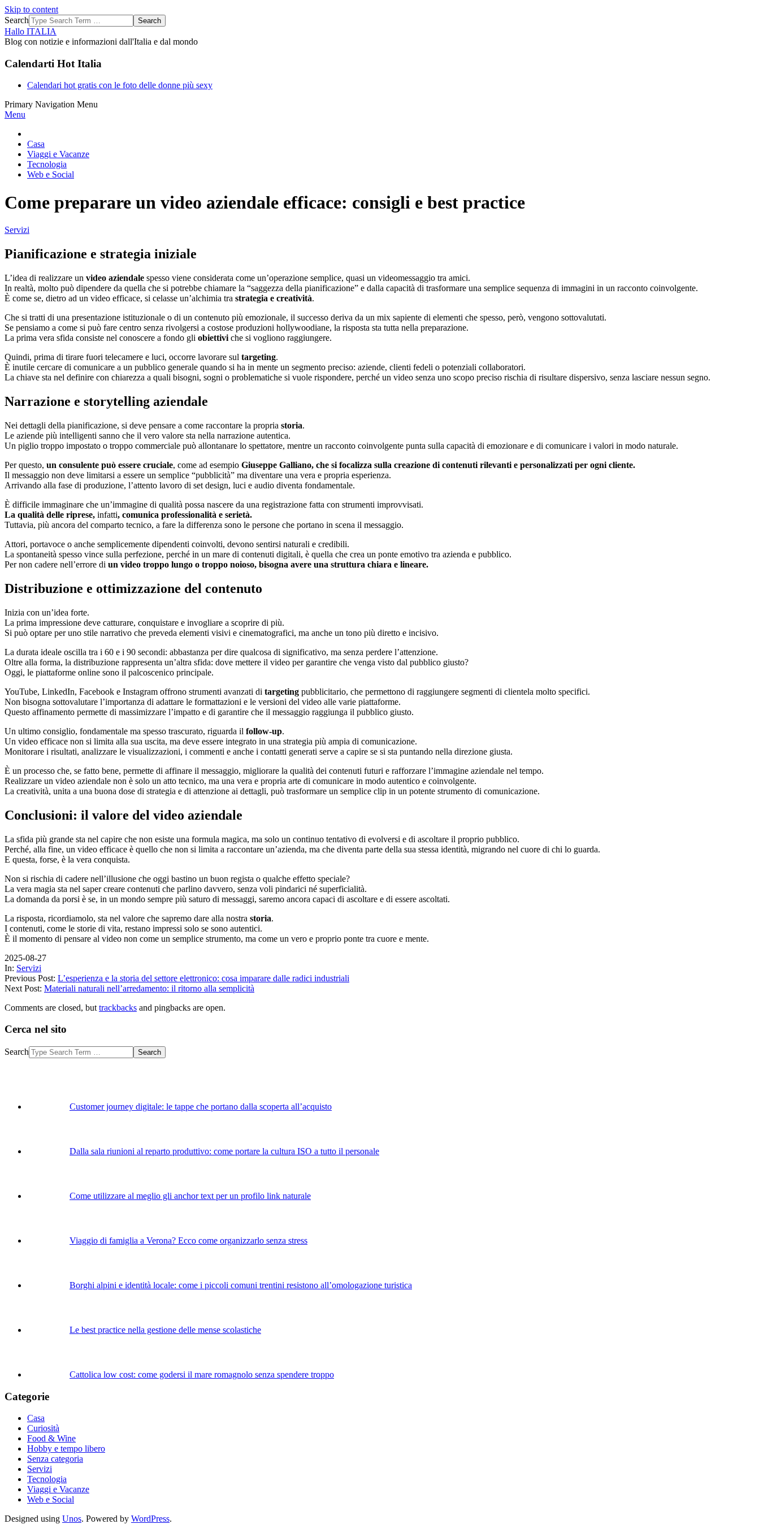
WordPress (150, 1518)
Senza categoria (55, 1458)
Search (17, 20)
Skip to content (31, 9)
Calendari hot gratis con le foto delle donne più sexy (119, 85)
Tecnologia (47, 1479)
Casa (36, 1418)
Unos (71, 1518)
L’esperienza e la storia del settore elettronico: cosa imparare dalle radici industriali (203, 978)
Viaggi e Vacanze (58, 1489)
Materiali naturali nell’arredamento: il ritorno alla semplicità (149, 988)
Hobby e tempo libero (66, 1448)
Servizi (17, 230)
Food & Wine (51, 1438)
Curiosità (43, 1428)
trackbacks (118, 1007)
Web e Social (50, 1499)
